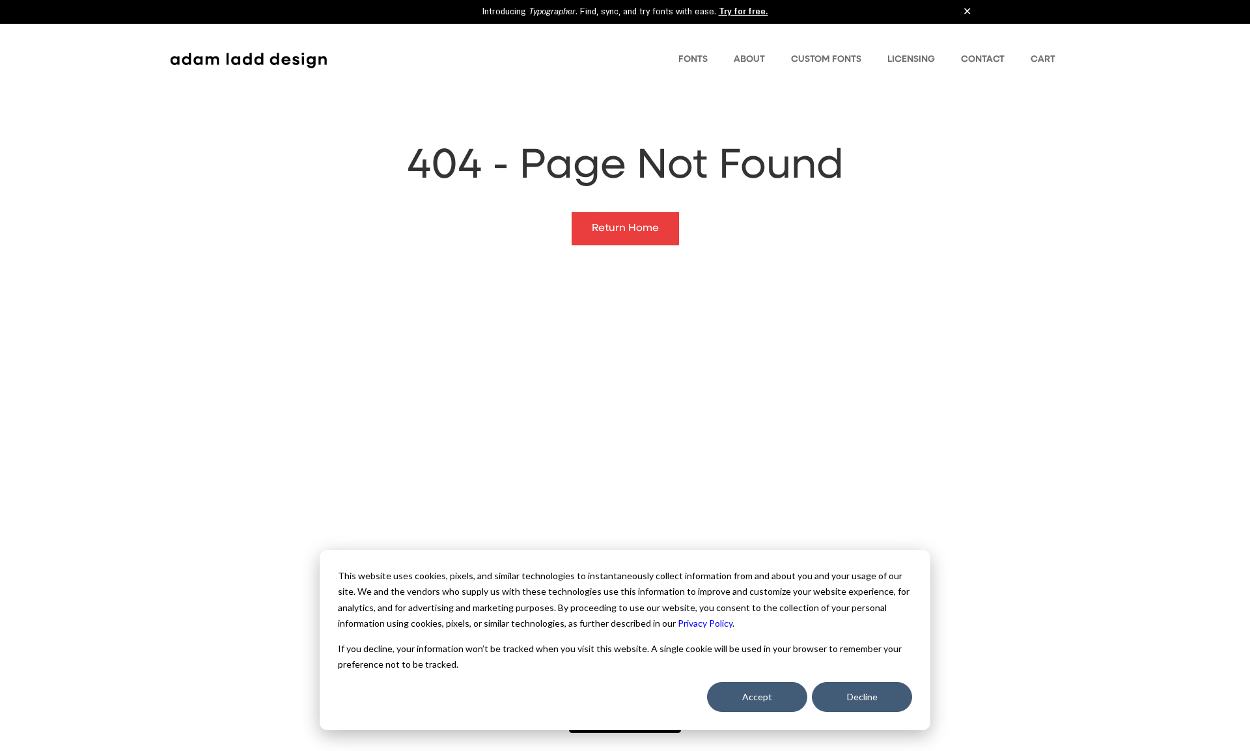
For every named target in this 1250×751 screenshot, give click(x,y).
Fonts (693, 59)
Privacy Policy (705, 623)
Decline (862, 696)
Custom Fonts (826, 59)
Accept (757, 696)
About (749, 59)
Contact (983, 59)
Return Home (625, 228)
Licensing (911, 59)
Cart (1043, 59)
